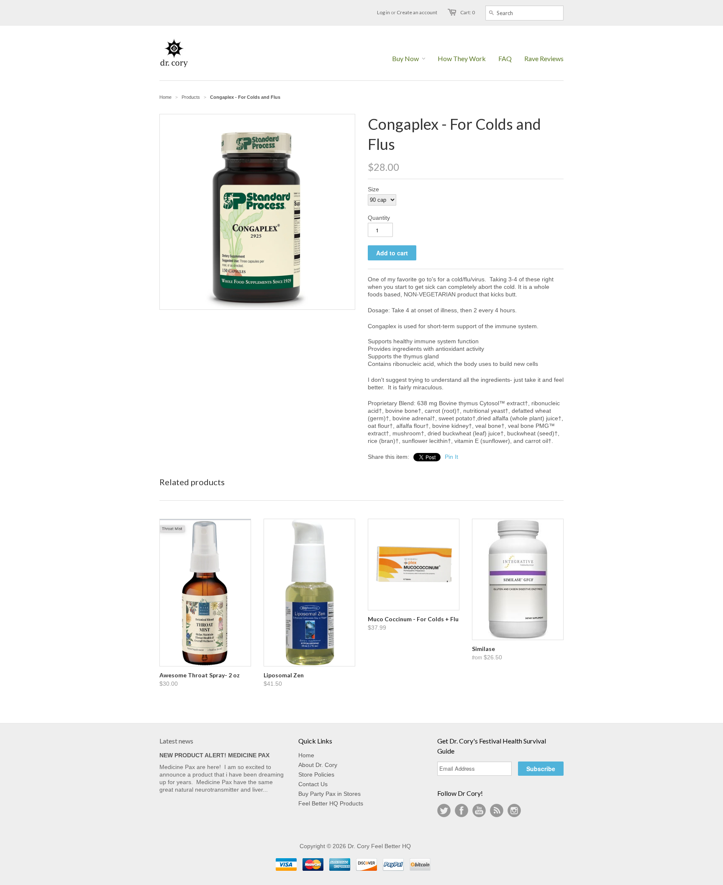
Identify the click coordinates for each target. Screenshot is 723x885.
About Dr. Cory (317, 765)
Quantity (379, 217)
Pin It (451, 456)
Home (306, 755)
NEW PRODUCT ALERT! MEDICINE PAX (214, 755)
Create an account (417, 12)
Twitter (444, 810)
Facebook (461, 810)
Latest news (176, 741)
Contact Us (313, 784)
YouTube (479, 810)
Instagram (514, 810)
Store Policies (316, 774)
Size (373, 189)
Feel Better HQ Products (330, 803)
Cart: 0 (467, 12)
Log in (383, 12)
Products (191, 97)
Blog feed (496, 810)
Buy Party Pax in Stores (329, 793)
